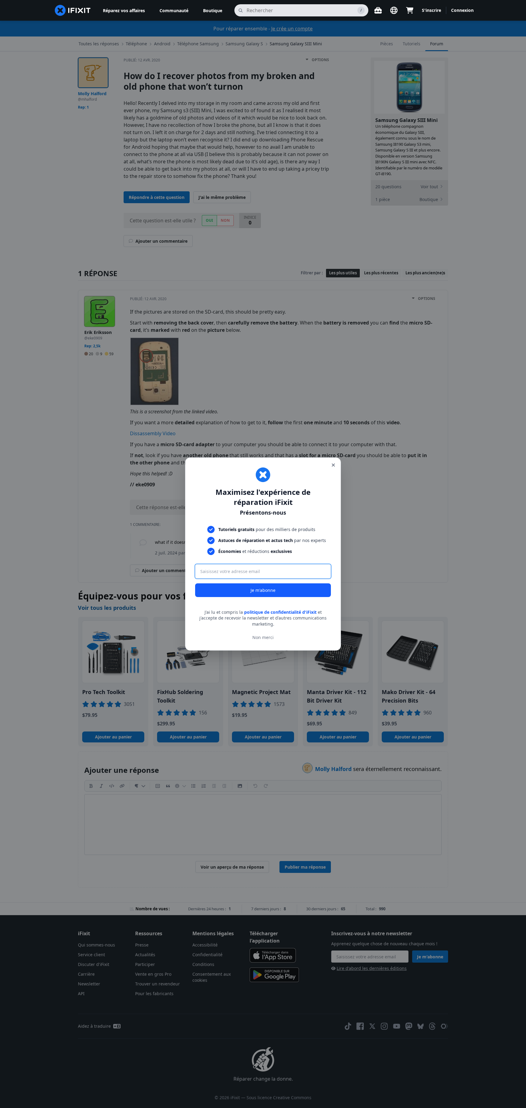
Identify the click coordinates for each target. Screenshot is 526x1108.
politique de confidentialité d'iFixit (280, 612)
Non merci (263, 637)
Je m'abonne (263, 590)
